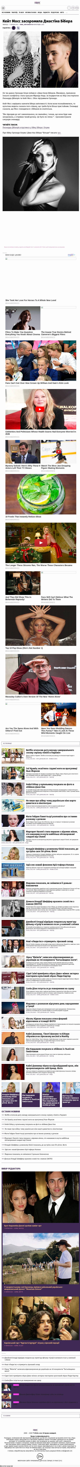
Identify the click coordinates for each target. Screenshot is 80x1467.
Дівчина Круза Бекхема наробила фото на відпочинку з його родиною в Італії (45, 1403)
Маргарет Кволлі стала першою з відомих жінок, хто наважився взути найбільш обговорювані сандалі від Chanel (52, 834)
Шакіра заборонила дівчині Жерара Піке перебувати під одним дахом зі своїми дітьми (50, 1100)
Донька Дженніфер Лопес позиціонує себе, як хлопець (38, 1394)
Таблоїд (5, 24)
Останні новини (11, 1111)
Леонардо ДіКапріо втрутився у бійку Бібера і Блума (26, 127)
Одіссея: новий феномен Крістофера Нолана (50, 865)
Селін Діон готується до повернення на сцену (50, 988)
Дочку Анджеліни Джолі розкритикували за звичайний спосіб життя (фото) (43, 1386)
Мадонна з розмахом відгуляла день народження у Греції (52, 1004)
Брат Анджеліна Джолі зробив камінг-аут (22, 1226)
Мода (40, 12)
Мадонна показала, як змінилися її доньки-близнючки (49, 884)
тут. (59, 133)
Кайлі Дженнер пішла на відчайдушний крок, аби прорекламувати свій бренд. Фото (52, 1067)
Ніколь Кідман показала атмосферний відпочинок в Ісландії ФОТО (46, 1019)
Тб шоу (21, 12)
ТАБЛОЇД (14, 12)
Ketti (37, 758)
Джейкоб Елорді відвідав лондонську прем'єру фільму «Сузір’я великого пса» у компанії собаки (52, 923)
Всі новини (6, 12)
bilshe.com (38, 1433)
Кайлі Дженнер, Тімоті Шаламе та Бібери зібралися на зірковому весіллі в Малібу (47, 1035)
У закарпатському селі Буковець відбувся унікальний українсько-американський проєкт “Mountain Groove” (33, 1288)
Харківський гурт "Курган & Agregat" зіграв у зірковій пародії (31, 1343)
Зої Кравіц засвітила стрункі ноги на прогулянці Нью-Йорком (51, 769)
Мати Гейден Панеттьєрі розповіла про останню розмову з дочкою (51, 817)
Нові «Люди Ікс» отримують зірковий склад (49, 941)
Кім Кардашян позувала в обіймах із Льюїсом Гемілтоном (50, 1050)
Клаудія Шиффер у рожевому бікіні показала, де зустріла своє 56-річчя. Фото (52, 850)
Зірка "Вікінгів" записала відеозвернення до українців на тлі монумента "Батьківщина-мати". (52, 958)
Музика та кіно (30, 12)
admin (38, 807)
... (67, 12)
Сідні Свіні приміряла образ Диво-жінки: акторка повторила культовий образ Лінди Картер (52, 974)
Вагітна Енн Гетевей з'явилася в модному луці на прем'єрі (71, 1099)
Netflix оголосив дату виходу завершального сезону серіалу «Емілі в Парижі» (50, 751)
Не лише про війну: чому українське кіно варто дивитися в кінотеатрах (51, 801)
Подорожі (55, 12)
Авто (62, 12)
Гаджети (46, 12)
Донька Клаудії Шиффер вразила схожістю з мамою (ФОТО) (50, 902)
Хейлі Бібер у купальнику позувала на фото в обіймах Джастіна (50, 785)
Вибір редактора (11, 1168)
